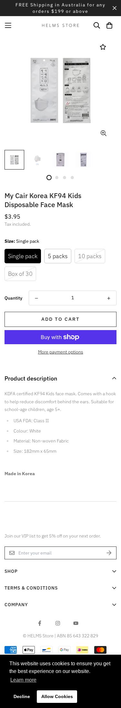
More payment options (60, 352)
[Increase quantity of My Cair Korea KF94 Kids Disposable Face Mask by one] (108, 298)
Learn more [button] (23, 680)
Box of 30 (20, 273)
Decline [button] (22, 696)
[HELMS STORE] (60, 25)
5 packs (58, 256)
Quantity (13, 298)
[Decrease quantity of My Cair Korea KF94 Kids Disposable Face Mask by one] (36, 298)
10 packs (90, 256)
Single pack (22, 256)
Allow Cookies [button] (57, 696)
